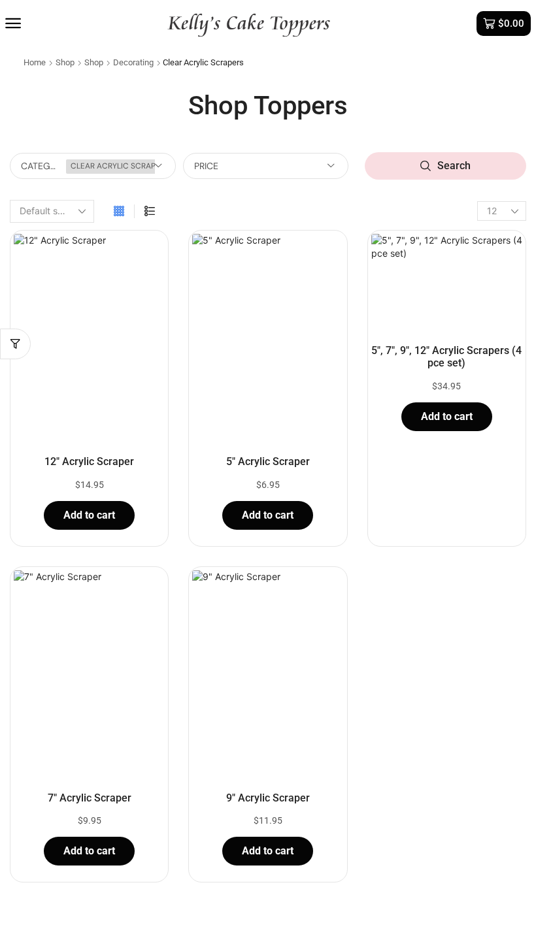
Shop (65, 62)
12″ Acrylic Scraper (89, 461)
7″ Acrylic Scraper (89, 798)
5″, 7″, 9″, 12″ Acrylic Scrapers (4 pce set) (446, 356)
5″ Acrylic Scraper (268, 461)
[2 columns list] (149, 211)
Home (35, 62)
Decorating (133, 62)
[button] (13, 23)
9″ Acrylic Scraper (268, 798)
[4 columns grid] (119, 211)
